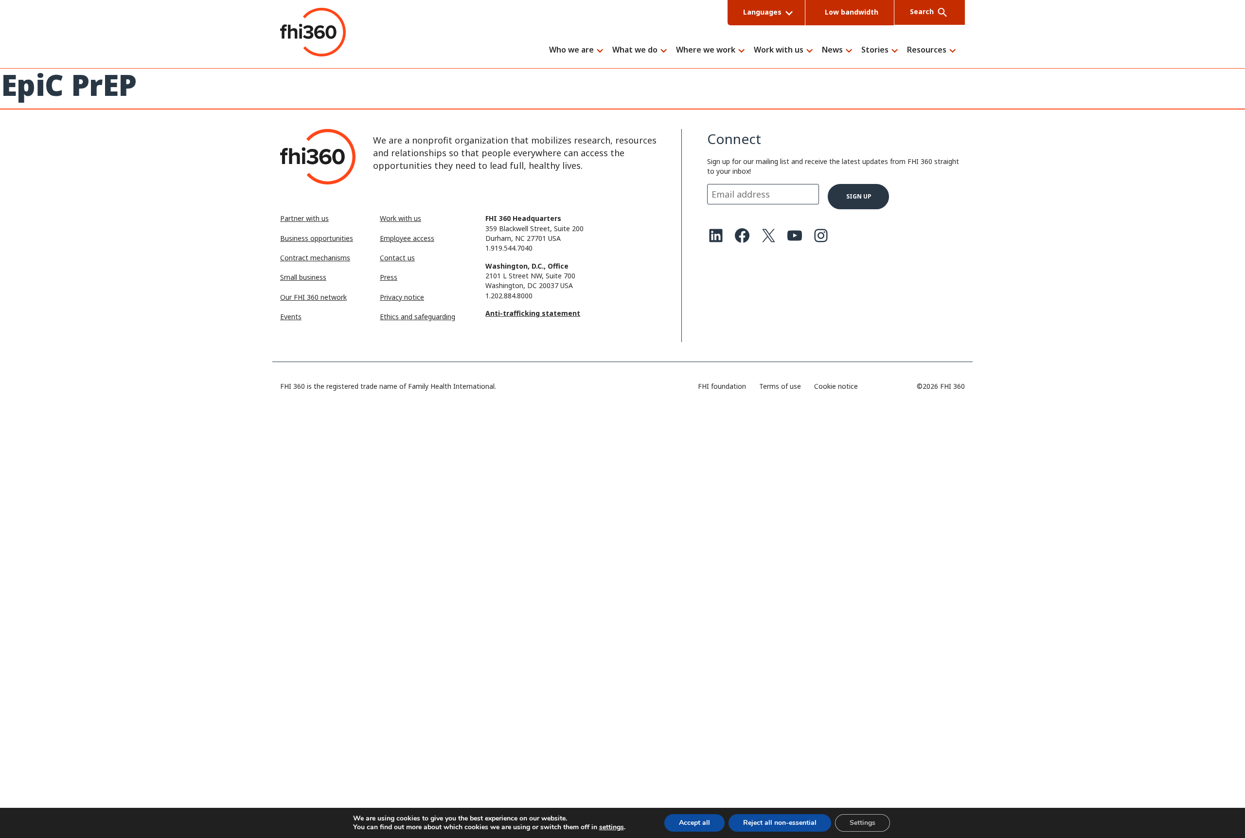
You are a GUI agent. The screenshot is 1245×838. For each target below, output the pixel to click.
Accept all (694, 822)
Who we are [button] (571, 50)
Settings (862, 822)
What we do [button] (635, 50)
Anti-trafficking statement (532, 313)
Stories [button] (875, 50)
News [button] (832, 50)
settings (611, 827)
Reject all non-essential (780, 822)
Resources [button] (926, 50)
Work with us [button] (778, 50)
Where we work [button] (705, 50)
